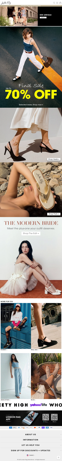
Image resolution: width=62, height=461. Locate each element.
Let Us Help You (31, 445)
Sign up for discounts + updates (30, 450)
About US (30, 434)
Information (30, 439)
